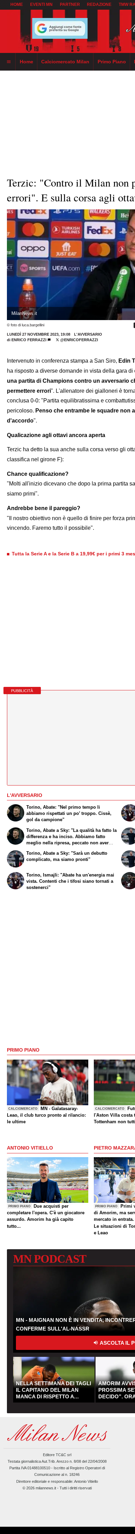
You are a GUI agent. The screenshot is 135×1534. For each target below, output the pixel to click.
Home (16, 4)
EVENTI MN (41, 4)
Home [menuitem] (26, 61)
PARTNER (70, 4)
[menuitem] (8, 62)
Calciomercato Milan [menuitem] (65, 61)
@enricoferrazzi (78, 340)
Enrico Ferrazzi (28, 340)
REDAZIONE (99, 4)
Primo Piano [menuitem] (112, 61)
